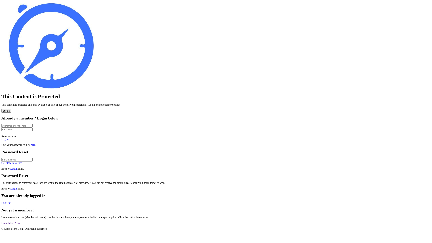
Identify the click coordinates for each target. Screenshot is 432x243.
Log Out (5, 202)
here (33, 144)
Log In (14, 168)
